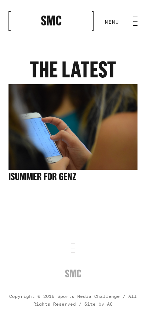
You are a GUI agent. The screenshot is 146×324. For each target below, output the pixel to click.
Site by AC (98, 303)
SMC (73, 273)
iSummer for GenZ (43, 177)
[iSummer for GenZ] (73, 166)
